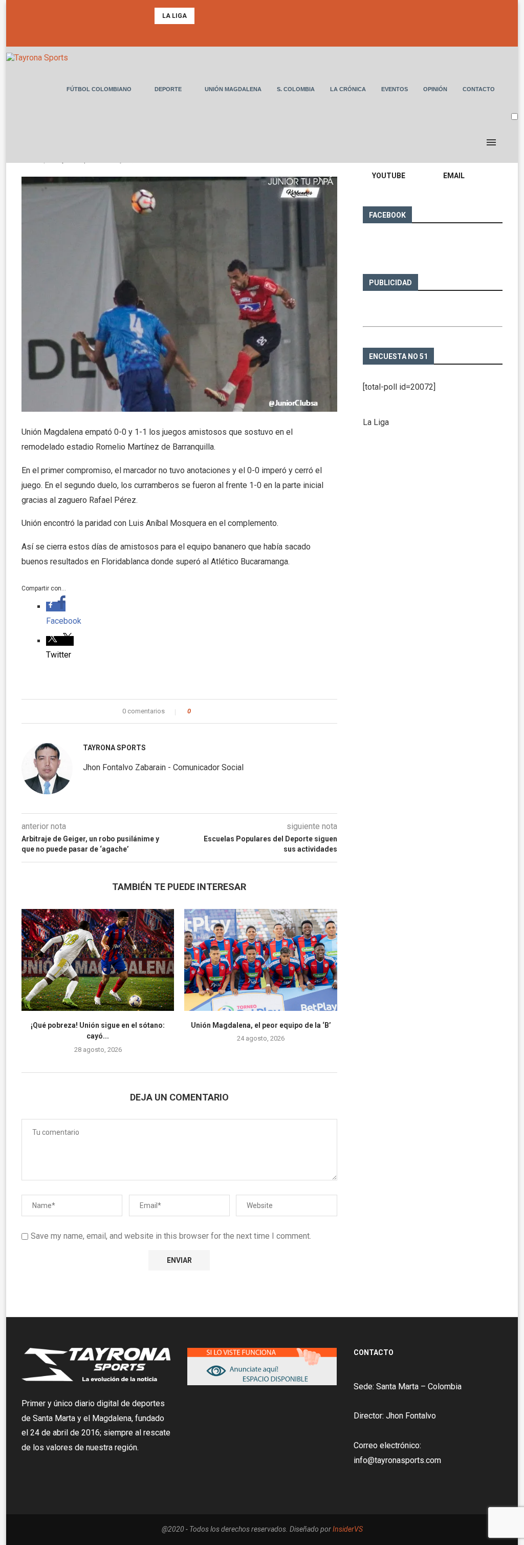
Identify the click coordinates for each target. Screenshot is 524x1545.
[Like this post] (196, 711)
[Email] (275, 33)
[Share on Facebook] (207, 711)
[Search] (513, 142)
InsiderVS (348, 1529)
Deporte (168, 89)
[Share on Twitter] (217, 711)
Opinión (435, 89)
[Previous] (204, 16)
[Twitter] (262, 33)
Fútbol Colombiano (99, 89)
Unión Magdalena (233, 89)
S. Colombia (296, 89)
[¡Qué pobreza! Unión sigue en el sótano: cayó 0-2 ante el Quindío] (97, 960)
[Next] (217, 16)
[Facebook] (248, 33)
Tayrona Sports (114, 748)
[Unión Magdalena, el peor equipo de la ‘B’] (260, 960)
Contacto (479, 89)
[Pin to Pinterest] (227, 711)
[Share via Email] (236, 711)
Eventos (394, 89)
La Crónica (348, 89)
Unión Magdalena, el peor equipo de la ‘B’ (261, 1025)
